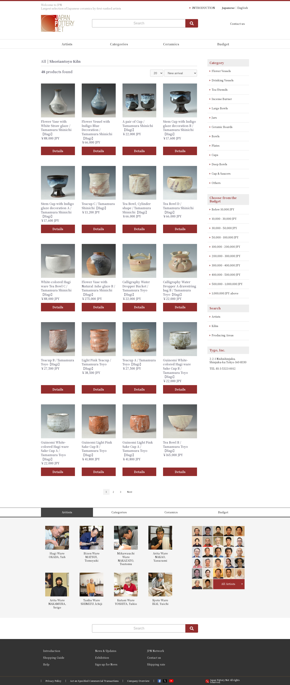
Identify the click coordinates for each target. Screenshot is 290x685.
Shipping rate (156, 664)
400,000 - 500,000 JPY (226, 274)
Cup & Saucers (221, 173)
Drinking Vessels (223, 80)
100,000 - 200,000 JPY (226, 246)
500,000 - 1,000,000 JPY (227, 284)
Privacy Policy (53, 681)
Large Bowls (220, 108)
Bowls (216, 136)
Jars (214, 117)
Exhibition (102, 657)
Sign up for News (106, 664)
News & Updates (105, 651)
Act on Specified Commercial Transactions (94, 681)
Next (129, 491)
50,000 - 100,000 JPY (225, 237)
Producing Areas (223, 335)
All (43, 61)
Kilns (215, 326)
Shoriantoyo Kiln (65, 61)
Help (46, 664)
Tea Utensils (220, 89)
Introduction (51, 651)
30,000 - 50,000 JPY (224, 228)
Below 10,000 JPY (223, 209)
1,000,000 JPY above (225, 293)
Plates (216, 145)
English (242, 8)
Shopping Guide (53, 657)
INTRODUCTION (203, 8)
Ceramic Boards (222, 127)
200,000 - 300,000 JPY (226, 256)
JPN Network (155, 651)
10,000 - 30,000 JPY (224, 218)
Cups (215, 155)
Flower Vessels (221, 71)
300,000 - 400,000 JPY (226, 265)
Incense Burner (222, 99)
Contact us (237, 24)
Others (216, 183)
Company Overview (138, 681)
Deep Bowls (219, 164)
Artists (216, 316)
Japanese (228, 8)
